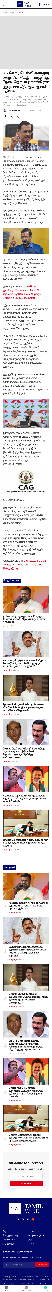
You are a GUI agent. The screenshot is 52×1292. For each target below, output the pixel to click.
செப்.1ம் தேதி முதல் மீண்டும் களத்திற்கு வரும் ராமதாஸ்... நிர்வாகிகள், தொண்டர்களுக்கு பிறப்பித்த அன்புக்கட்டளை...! (24, 753)
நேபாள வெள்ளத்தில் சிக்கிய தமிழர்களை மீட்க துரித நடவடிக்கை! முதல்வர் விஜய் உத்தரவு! (25, 843)
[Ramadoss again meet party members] (26, 732)
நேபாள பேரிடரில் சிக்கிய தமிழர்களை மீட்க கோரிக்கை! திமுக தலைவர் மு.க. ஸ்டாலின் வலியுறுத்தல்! (23, 707)
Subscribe (26, 1184)
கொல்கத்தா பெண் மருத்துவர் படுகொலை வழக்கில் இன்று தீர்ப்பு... (24, 565)
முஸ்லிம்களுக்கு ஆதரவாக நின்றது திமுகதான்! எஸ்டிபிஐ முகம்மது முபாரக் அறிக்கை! (24, 619)
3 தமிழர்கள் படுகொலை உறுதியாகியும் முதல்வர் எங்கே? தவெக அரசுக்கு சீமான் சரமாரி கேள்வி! (24, 799)
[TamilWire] (25, 4)
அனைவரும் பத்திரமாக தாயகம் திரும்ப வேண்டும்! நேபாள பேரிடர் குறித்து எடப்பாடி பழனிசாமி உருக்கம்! (24, 663)
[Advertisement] (26, 42)
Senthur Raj (15, 110)
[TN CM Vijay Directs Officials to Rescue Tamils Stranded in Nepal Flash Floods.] (26, 823)
